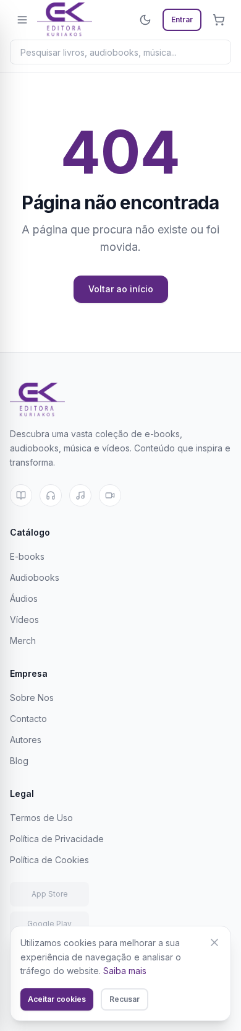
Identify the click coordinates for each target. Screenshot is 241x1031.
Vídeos (24, 619)
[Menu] (22, 19)
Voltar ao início (120, 289)
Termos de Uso (41, 817)
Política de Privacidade (57, 838)
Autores (25, 739)
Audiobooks (34, 577)
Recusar (124, 999)
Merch (23, 640)
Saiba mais (124, 970)
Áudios (24, 598)
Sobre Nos (32, 697)
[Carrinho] (218, 19)
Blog (19, 760)
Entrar (182, 19)
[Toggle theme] (145, 19)
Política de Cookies (49, 860)
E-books (27, 556)
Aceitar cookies (57, 999)
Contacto (28, 718)
